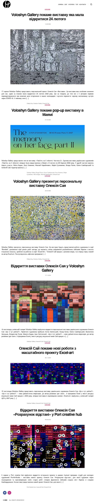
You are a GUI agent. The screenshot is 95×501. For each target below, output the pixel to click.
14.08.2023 (48, 24)
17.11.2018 (48, 275)
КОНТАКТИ (82, 4)
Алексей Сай (39, 341)
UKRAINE (47, 9)
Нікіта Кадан (36, 174)
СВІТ (65, 4)
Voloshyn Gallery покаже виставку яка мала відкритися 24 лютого (47, 16)
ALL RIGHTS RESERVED (16, 500)
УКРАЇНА (60, 4)
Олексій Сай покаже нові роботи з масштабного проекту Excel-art (47, 350)
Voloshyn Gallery (37, 103)
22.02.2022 (48, 190)
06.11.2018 (48, 358)
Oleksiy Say (30, 103)
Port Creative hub (31, 487)
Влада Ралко (39, 172)
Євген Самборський (49, 172)
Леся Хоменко (59, 172)
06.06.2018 (48, 419)
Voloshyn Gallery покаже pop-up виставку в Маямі (47, 112)
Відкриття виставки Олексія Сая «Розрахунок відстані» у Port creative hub (47, 412)
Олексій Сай (45, 103)
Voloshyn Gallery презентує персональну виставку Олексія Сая (47, 183)
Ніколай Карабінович (46, 174)
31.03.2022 (48, 120)
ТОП (77, 4)
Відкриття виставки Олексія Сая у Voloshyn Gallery (47, 268)
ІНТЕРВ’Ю (71, 4)
